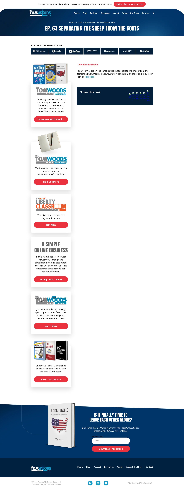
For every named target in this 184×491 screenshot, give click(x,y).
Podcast (94, 13)
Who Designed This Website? (140, 483)
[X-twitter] (98, 483)
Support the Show (130, 13)
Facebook (89, 76)
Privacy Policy (38, 484)
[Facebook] (90, 483)
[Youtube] (106, 483)
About (116, 13)
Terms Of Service (53, 484)
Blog (85, 13)
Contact (146, 13)
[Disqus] (115, 138)
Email (97, 436)
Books (77, 13)
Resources (105, 13)
